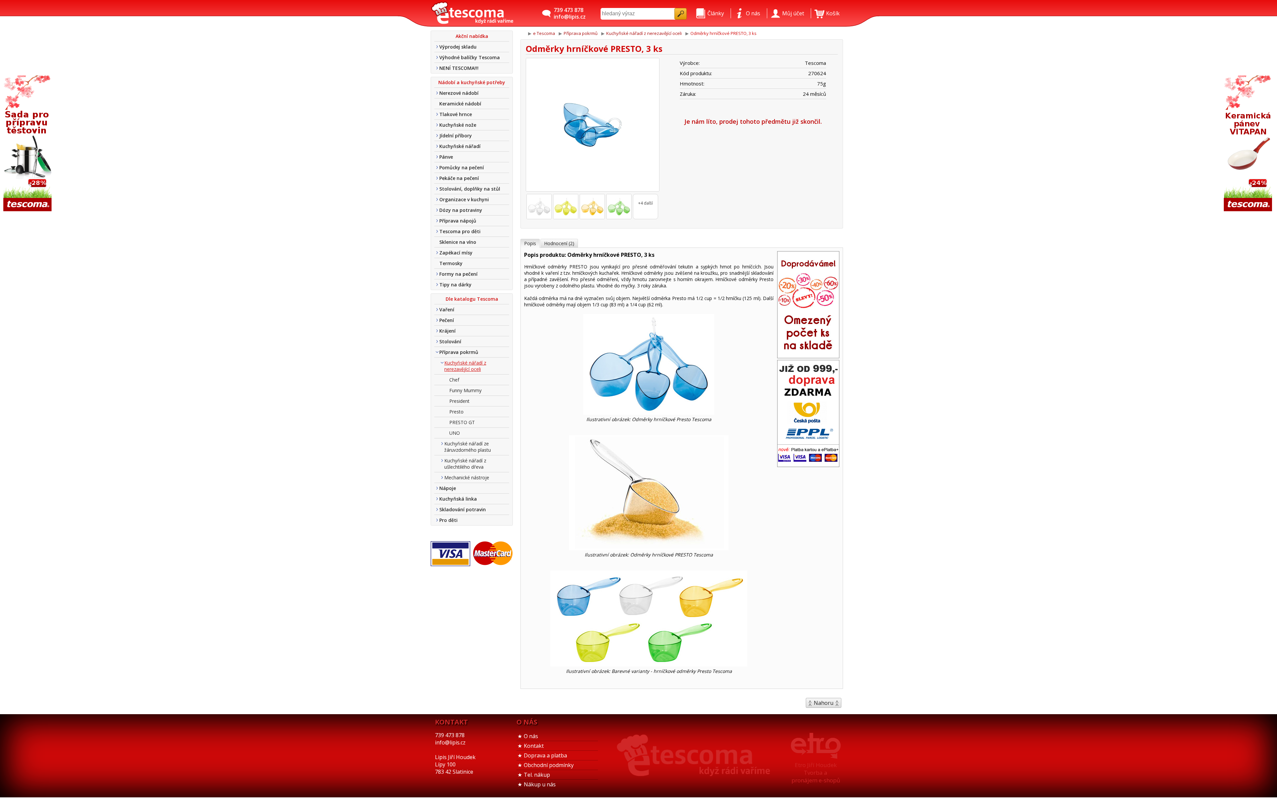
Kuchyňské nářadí (460, 146)
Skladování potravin (462, 509)
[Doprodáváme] (808, 356)
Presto (456, 411)
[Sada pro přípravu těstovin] (28, 144)
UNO (454, 433)
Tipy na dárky (455, 284)
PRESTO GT (462, 422)
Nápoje (447, 488)
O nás (531, 736)
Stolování (450, 341)
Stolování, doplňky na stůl (469, 189)
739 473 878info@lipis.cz (570, 13)
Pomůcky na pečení (461, 167)
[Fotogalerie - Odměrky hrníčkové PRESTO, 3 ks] (539, 206)
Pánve (446, 157)
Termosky (451, 263)
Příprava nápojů (457, 221)
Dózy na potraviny (460, 210)
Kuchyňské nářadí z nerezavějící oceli (465, 366)
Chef (454, 380)
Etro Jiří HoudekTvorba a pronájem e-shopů (815, 772)
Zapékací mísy (456, 252)
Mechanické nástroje (466, 477)
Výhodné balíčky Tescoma (469, 57)
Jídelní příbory (455, 135)
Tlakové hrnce (455, 114)
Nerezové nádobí (459, 93)
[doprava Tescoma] (808, 464)
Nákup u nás (540, 784)
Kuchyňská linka (458, 499)
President (459, 401)
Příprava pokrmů (458, 352)
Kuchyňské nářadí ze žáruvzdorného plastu (467, 446)
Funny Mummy (465, 390)
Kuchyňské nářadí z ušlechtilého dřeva (465, 463)
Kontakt (534, 745)
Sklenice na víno (457, 242)
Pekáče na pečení (459, 178)
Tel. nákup (537, 774)
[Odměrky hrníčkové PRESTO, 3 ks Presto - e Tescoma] (472, 13)
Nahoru (823, 703)
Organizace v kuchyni (464, 199)
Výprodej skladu (458, 47)
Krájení (447, 331)
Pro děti (448, 520)
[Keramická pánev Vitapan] (1249, 144)
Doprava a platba (545, 755)
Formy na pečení (458, 274)
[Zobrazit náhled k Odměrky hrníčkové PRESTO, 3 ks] (592, 125)
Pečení (446, 320)
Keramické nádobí (460, 103)
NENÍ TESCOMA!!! (459, 68)
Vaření (446, 309)
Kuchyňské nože (457, 125)
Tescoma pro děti (460, 231)
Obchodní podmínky (549, 765)
